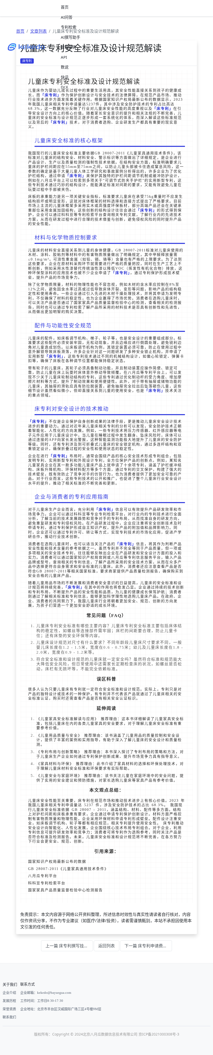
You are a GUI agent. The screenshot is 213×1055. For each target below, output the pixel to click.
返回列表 (106, 946)
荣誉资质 (9, 1009)
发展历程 (9, 1001)
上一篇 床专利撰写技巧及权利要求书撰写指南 (69, 946)
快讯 (65, 77)
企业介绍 (9, 993)
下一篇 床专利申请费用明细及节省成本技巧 (148, 946)
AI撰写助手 (70, 37)
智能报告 (68, 47)
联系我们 (9, 1017)
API (64, 57)
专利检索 (68, 27)
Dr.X (64, 87)
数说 (65, 67)
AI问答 (66, 17)
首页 (65, 7)
